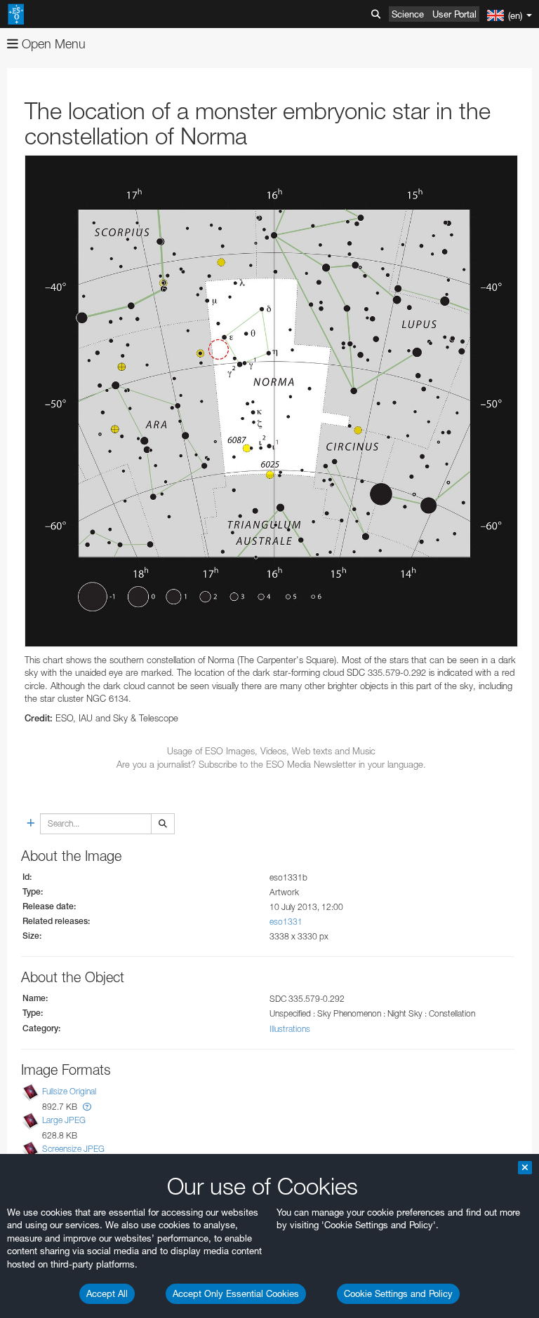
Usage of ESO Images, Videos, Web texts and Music (271, 750)
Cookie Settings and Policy (398, 1293)
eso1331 (286, 921)
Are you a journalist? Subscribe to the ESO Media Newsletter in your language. (271, 764)
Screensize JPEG (73, 1148)
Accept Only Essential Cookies (236, 1293)
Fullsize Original (69, 1091)
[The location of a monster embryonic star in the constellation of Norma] (271, 401)
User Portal (454, 14)
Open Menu (52, 43)
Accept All (107, 1293)
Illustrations (290, 1029)
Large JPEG (64, 1120)
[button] (87, 1106)
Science (408, 14)
